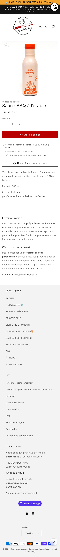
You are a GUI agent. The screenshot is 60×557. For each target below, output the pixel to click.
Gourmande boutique (19, 549)
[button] (6, 26)
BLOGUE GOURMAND (17, 344)
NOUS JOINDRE (14, 364)
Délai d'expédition (15, 402)
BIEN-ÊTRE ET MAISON (18, 325)
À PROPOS (11, 357)
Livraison (10, 396)
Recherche (11, 429)
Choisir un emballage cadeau (18, 274)
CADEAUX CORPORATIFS (19, 338)
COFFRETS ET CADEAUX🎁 (20, 331)
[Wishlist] (46, 26)
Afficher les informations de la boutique (25, 155)
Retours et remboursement (19, 383)
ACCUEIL (10, 298)
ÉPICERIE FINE (13, 318)
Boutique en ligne (15, 422)
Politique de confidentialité (19, 435)
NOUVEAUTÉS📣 (14, 305)
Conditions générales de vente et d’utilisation (29, 389)
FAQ (8, 351)
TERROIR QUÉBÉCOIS (17, 311)
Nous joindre (12, 409)
